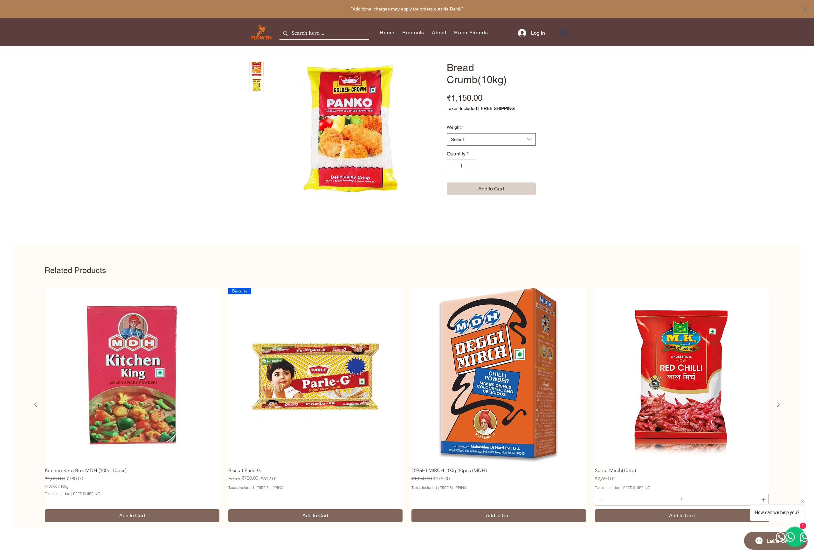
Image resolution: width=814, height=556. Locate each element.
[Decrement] (452, 166)
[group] (407, 404)
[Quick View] (132, 375)
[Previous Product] (35, 404)
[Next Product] (778, 404)
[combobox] (491, 139)
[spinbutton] (461, 166)
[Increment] (470, 166)
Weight (455, 127)
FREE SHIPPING (498, 108)
